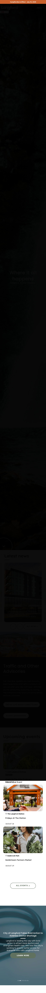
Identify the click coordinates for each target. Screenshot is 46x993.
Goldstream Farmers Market (18, 860)
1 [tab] (18, 980)
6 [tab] (27, 980)
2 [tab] (20, 980)
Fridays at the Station (15, 818)
